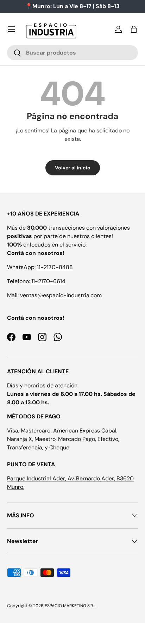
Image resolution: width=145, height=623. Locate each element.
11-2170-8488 (55, 267)
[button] (133, 29)
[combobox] (72, 52)
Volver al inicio (72, 167)
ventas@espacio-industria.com (61, 295)
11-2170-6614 (48, 281)
